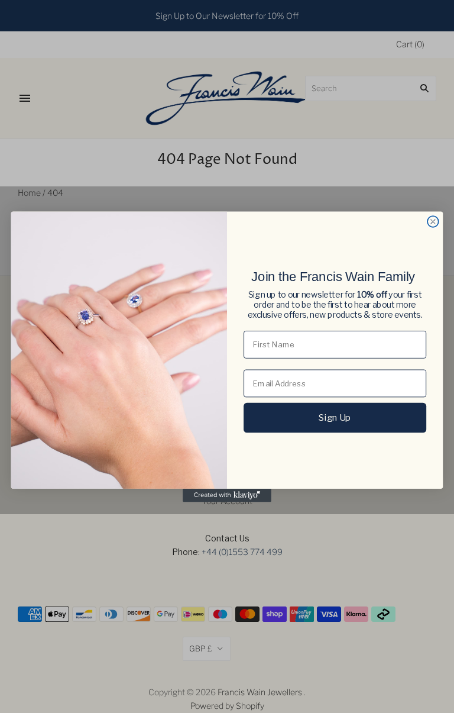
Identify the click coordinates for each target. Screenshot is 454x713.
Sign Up (335, 417)
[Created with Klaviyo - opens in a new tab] (227, 494)
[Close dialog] (433, 221)
